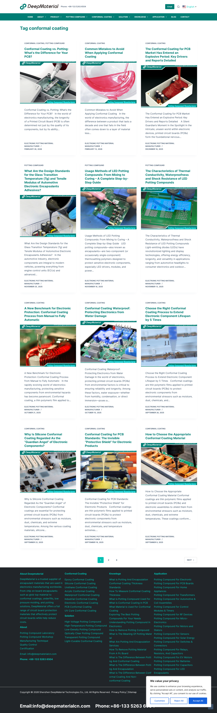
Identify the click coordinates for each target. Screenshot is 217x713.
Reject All (178, 700)
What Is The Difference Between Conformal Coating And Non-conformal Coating (130, 676)
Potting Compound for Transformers (174, 594)
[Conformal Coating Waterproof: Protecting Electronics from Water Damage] (108, 342)
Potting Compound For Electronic (172, 579)
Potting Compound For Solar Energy (174, 637)
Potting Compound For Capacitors (173, 664)
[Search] (178, 7)
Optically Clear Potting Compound (84, 633)
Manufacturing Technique (34, 640)
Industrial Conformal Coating (81, 598)
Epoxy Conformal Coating (79, 579)
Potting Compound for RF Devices (173, 614)
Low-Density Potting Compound (83, 629)
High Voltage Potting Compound (83, 621)
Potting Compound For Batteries (172, 661)
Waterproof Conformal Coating (82, 594)
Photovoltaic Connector (47, 695)
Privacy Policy (118, 692)
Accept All (198, 700)
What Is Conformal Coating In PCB (128, 602)
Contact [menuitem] (185, 17)
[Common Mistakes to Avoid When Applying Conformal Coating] (108, 82)
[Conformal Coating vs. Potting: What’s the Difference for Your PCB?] (48, 82)
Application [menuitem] (158, 17)
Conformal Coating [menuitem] (102, 17)
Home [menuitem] (30, 17)
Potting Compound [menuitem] (75, 17)
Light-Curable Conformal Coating (83, 641)
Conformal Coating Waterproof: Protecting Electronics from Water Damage (107, 312)
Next (189, 560)
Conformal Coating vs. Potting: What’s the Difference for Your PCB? (46, 52)
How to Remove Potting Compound (129, 630)
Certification (27, 648)
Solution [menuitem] (123, 17)
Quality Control (28, 644)
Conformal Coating (34, 43)
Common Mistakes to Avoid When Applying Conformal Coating (104, 52)
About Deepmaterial (31, 573)
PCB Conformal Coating (78, 606)
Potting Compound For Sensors (171, 633)
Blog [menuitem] (173, 17)
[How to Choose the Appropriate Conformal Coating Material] (169, 464)
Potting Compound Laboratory (37, 633)
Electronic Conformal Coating (81, 602)
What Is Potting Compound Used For (129, 598)
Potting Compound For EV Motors (173, 657)
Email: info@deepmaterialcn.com (38, 653)
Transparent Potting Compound (82, 637)
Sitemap (132, 692)
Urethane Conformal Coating (81, 587)
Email (169, 6)
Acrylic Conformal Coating (79, 591)
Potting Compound (55, 43)
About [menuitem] (40, 17)
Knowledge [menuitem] (140, 17)
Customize (159, 700)
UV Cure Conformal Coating (80, 610)
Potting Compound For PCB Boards (174, 583)
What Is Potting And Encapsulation (128, 579)
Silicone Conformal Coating (80, 583)
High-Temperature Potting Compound (86, 625)
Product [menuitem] (54, 17)
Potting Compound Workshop (36, 636)
